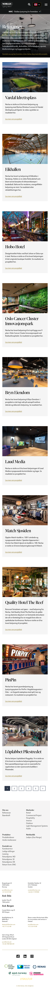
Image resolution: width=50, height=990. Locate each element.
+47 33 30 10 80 (6, 892)
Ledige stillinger (8, 851)
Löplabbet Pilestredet (23, 751)
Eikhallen (13, 169)
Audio (28, 828)
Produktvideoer (8, 837)
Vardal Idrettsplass (20, 97)
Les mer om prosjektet (14, 119)
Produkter (6, 834)
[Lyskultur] (25, 979)
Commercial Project (33, 815)
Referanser (6, 813)
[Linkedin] (25, 956)
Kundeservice (7, 848)
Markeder (30, 810)
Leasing (5, 854)
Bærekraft (6, 815)
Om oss (5, 810)
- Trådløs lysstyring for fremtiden (23, 11)
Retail (28, 813)
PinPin (10, 679)
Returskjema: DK (8, 862)
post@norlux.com (7, 890)
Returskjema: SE (8, 859)
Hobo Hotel (15, 246)
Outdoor (29, 823)
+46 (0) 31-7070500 (33, 892)
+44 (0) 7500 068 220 (8, 944)
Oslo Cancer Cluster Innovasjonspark (21, 321)
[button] (29, 4)
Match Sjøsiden (18, 530)
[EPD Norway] (16, 973)
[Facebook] (18, 956)
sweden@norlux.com (34, 890)
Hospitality (30, 818)
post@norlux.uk (6, 942)
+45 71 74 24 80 (6, 926)
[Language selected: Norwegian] (37, 4)
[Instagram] (32, 956)
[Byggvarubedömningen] (35, 973)
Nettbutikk (30, 834)
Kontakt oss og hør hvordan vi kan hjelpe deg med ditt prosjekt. (25, 54)
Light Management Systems (37, 826)
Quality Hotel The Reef (24, 602)
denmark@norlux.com (8, 924)
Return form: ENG (9, 864)
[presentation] (25, 77)
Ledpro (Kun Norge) (34, 837)
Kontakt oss (7, 846)
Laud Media (15, 461)
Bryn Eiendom (17, 392)
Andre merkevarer (9, 840)
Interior (29, 820)
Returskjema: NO (8, 856)
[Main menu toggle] (46, 4)
